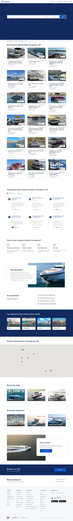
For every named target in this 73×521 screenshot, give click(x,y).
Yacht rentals (28, 500)
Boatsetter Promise (10, 496)
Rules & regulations (20, 502)
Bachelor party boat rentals (31, 508)
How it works (9, 494)
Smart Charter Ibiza (10, 498)
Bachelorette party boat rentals (31, 506)
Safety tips (18, 506)
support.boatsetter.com (60, 481)
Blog (17, 500)
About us (65, 1)
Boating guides (19, 504)
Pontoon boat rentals (30, 502)
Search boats (19, 492)
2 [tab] (36, 429)
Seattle (41, 500)
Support (70, 1)
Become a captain (20, 496)
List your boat (59, 1)
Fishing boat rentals (29, 496)
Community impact (20, 498)
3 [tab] (37, 429)
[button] (28, 357)
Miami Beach (42, 494)
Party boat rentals (29, 504)
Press (8, 500)
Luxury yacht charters (30, 498)
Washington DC (42, 506)
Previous (4, 323)
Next (68, 323)
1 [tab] (35, 429)
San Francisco (42, 508)
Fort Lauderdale (42, 496)
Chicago (41, 502)
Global (41, 510)
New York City (42, 504)
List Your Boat (46, 450)
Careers (8, 502)
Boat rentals (28, 492)
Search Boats (60, 469)
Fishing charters (29, 494)
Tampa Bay (42, 498)
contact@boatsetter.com (60, 479)
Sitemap (64, 517)
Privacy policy (54, 517)
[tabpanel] (13, 324)
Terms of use (60, 517)
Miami (41, 492)
